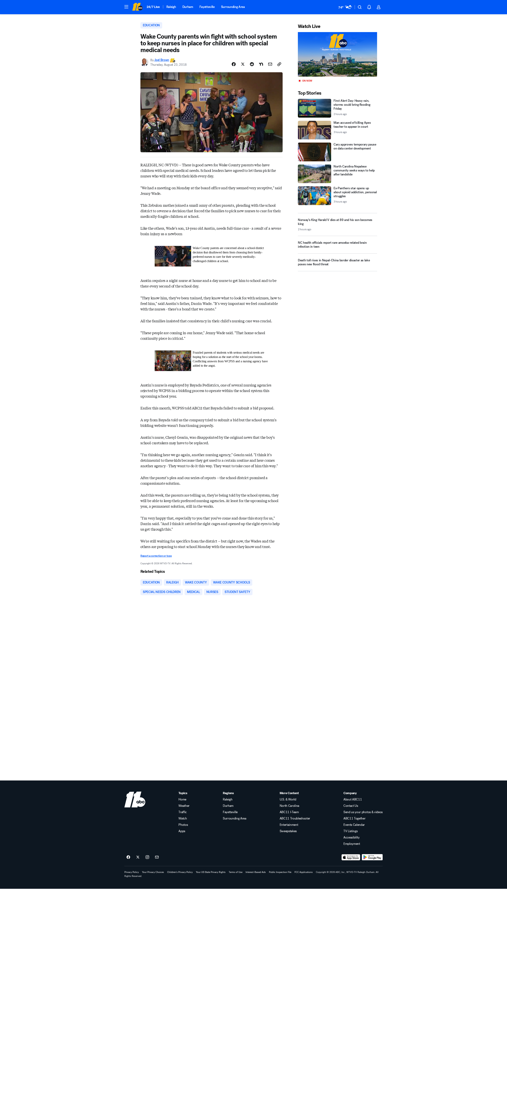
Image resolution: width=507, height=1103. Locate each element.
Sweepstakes (288, 831)
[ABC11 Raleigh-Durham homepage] (137, 7)
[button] (126, 7)
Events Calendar (354, 824)
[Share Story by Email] (270, 64)
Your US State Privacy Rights (211, 872)
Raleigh (171, 7)
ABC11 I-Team (289, 812)
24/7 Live (153, 7)
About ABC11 (352, 799)
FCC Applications (303, 872)
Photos (183, 824)
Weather (184, 805)
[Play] (337, 54)
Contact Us (350, 805)
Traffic (182, 812)
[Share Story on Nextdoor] (261, 64)
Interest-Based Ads (256, 872)
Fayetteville (207, 7)
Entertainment (289, 824)
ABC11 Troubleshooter (295, 818)
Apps (181, 831)
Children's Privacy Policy (180, 872)
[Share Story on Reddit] (252, 64)
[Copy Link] (279, 64)
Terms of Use (235, 872)
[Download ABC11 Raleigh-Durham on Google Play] (372, 857)
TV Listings (350, 831)
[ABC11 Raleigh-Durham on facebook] (128, 857)
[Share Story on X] (242, 64)
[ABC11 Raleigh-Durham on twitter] (138, 857)
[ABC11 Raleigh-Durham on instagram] (147, 857)
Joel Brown (161, 60)
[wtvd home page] (134, 799)
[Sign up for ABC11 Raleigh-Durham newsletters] (157, 857)
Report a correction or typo (156, 556)
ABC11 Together (354, 818)
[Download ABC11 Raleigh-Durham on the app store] (350, 857)
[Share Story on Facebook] (233, 64)
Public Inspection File (280, 872)
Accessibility (351, 837)
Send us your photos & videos (363, 812)
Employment (351, 843)
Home (182, 799)
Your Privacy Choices (153, 872)
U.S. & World (288, 799)
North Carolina (289, 805)
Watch (182, 818)
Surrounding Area (233, 7)
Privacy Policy (131, 872)
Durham (187, 7)
